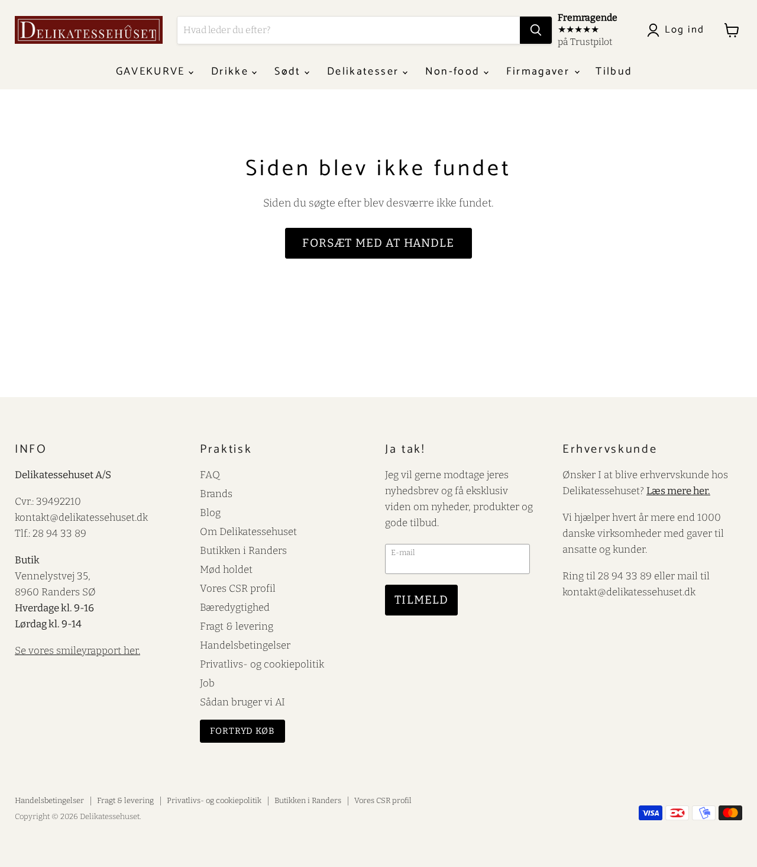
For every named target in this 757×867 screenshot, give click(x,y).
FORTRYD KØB (242, 731)
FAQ (210, 475)
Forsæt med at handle (378, 243)
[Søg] (536, 30)
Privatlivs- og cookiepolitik (262, 664)
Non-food (454, 71)
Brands (216, 493)
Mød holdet (226, 569)
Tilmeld (421, 600)
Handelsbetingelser (245, 645)
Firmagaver (540, 71)
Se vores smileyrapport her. (77, 650)
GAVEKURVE (152, 71)
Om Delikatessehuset (248, 531)
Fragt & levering (236, 626)
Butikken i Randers (243, 550)
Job (207, 683)
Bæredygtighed (235, 607)
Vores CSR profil (238, 588)
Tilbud (614, 71)
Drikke (231, 71)
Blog (210, 512)
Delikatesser (364, 71)
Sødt (289, 71)
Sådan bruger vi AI (242, 702)
